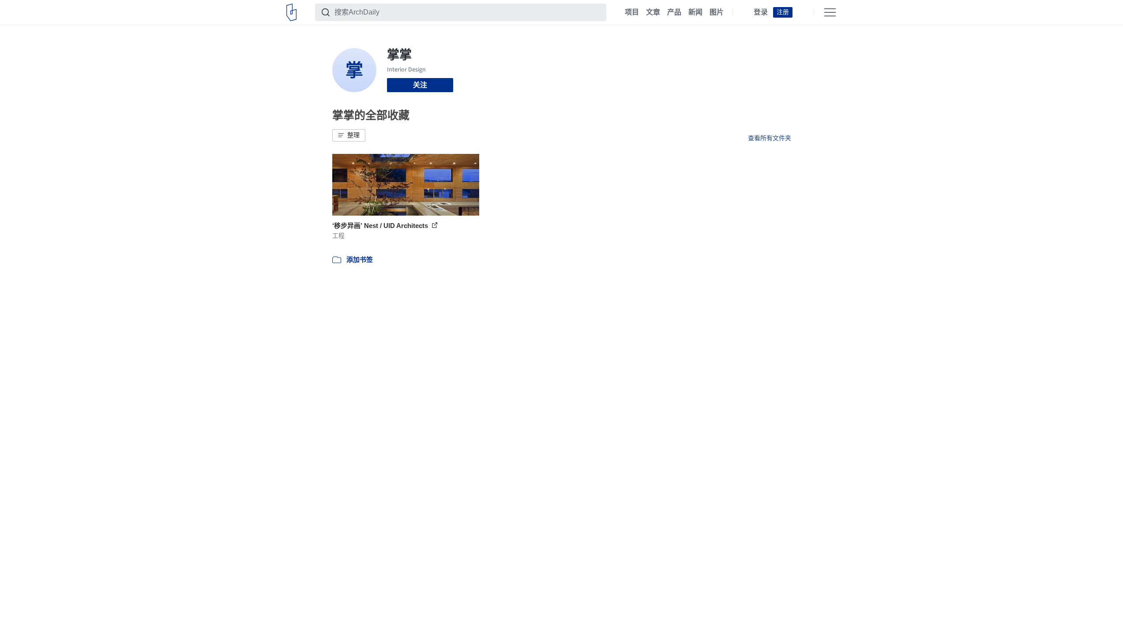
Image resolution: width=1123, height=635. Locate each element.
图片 (717, 12)
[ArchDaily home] (291, 12)
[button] (348, 135)
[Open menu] (830, 12)
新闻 (695, 12)
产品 (674, 12)
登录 (761, 12)
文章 (653, 12)
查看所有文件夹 (769, 138)
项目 (632, 12)
